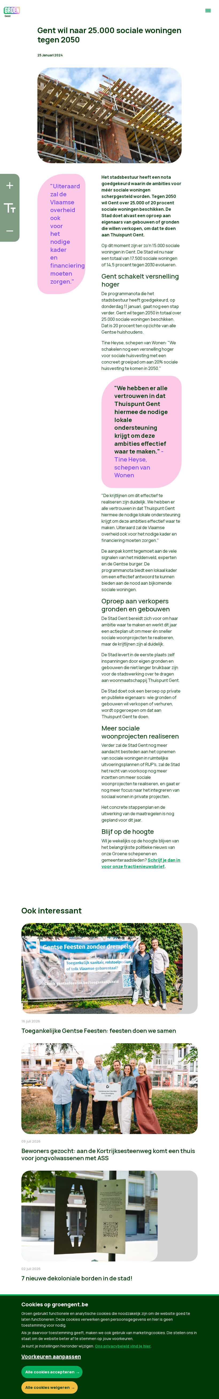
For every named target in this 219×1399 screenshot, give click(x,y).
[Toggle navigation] (208, 13)
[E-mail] (8, 236)
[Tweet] (8, 220)
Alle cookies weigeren (47, 1387)
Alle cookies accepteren (50, 1372)
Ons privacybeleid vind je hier (123, 1346)
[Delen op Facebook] (8, 205)
